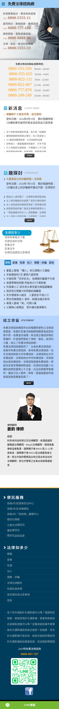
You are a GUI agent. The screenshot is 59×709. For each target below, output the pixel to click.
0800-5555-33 (19, 48)
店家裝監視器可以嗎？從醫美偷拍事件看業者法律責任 (31, 624)
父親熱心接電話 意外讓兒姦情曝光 (26, 307)
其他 (9, 600)
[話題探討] (29, 221)
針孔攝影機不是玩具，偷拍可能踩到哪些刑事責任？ (31, 635)
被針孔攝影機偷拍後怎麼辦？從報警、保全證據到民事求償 (31, 630)
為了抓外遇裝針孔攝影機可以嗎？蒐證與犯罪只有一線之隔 (31, 612)
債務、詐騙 (13, 577)
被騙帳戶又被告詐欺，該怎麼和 (24, 114)
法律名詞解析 (14, 583)
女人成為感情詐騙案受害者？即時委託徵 (26, 204)
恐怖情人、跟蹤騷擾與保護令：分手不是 (26, 144)
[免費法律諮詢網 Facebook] (29, 696)
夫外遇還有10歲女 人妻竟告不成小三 (27, 295)
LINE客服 (29, 705)
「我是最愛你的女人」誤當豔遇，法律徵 (26, 212)
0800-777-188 (19, 28)
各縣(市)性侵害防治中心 (20, 503)
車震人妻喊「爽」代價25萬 (21, 303)
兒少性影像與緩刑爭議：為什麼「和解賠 (26, 132)
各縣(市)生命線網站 (18, 508)
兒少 (9, 571)
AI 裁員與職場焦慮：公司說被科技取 (24, 140)
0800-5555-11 (19, 18)
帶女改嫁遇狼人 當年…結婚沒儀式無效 (28, 299)
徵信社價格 (13, 519)
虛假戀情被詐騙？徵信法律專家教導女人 (26, 208)
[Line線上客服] (24, 671)
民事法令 (10, 248)
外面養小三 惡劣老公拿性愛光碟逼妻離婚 (29, 287)
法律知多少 (12, 232)
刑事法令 (10, 245)
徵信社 (21, 524)
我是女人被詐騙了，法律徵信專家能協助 (26, 197)
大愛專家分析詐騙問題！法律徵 (24, 179)
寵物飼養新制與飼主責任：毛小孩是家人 (26, 136)
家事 (9, 559)
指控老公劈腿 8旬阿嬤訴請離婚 (23, 291)
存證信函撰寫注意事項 (17, 252)
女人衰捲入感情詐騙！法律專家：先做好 (26, 216)
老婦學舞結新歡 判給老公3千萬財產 (26, 282)
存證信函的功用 (13, 241)
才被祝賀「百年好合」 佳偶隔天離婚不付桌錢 (30, 279)
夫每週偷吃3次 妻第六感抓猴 (22, 274)
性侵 (9, 565)
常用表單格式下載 (15, 237)
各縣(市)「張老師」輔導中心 (23, 514)
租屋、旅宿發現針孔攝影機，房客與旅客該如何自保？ (31, 618)
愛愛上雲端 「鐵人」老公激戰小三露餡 (28, 270)
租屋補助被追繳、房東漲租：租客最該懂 (26, 151)
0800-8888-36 (19, 38)
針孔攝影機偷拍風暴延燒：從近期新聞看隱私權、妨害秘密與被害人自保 (31, 641)
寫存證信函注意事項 (18, 594)
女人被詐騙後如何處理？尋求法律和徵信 (26, 201)
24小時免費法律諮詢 (29, 649)
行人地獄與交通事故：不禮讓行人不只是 (26, 148)
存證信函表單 (14, 588)
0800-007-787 (29, 654)
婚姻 (9, 554)
